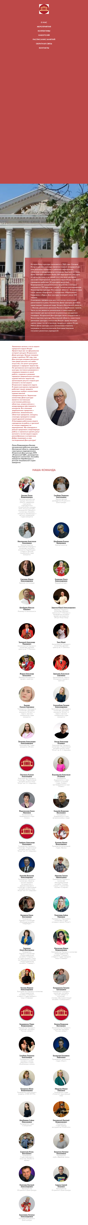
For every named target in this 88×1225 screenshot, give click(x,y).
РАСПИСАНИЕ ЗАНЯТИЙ (44, 39)
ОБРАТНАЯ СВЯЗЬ (44, 44)
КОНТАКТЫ (44, 48)
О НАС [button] (44, 22)
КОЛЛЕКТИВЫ (44, 31)
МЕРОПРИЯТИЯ (44, 27)
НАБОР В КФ (44, 35)
